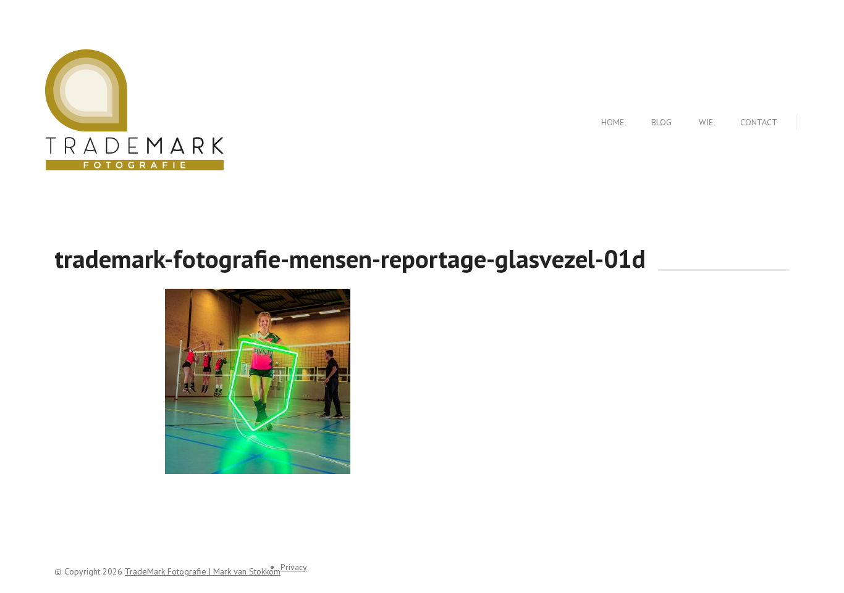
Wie (706, 122)
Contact (758, 122)
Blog (661, 122)
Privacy (294, 567)
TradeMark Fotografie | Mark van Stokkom (203, 571)
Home (612, 122)
